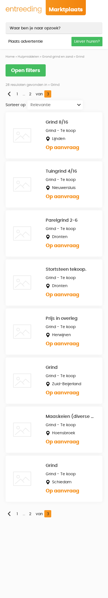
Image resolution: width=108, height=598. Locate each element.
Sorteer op (15, 105)
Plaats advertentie (25, 42)
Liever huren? (87, 42)
